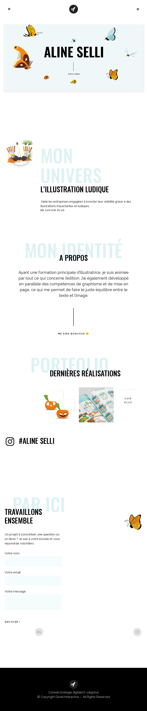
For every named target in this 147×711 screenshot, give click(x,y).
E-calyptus (91, 692)
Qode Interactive (67, 697)
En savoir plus (53, 210)
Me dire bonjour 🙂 (73, 333)
